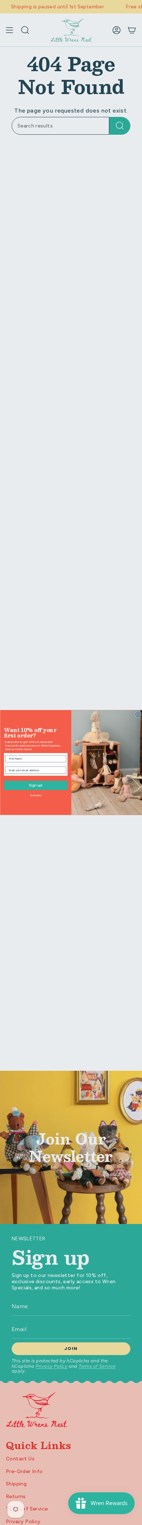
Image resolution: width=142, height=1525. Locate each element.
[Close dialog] (137, 714)
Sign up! (35, 785)
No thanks (35, 795)
